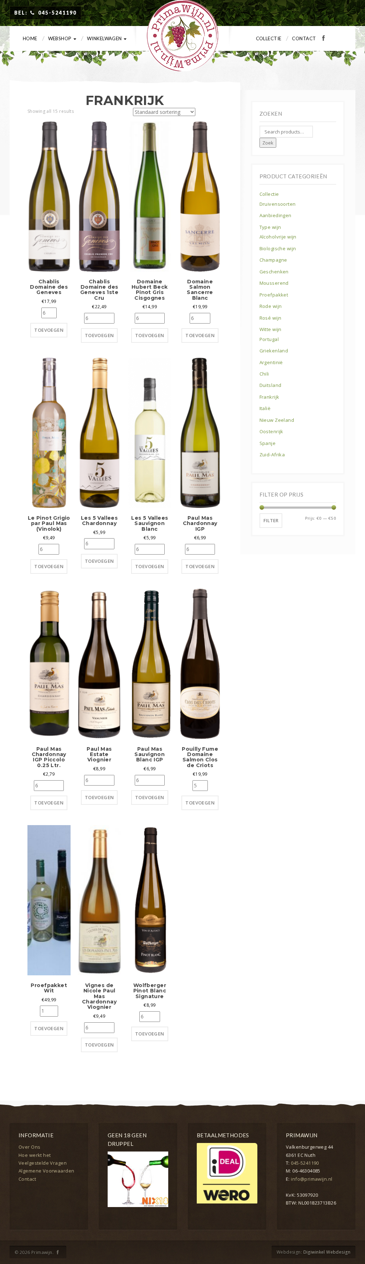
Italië (265, 408)
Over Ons (29, 1147)
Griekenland (273, 350)
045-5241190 (305, 1163)
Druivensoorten (277, 204)
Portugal (269, 339)
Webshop (60, 38)
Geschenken (274, 271)
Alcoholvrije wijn (278, 237)
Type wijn (270, 227)
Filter (270, 520)
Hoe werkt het (35, 1155)
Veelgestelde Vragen (43, 1163)
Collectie (269, 38)
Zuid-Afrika (272, 454)
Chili (264, 374)
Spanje (267, 443)
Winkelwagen (105, 38)
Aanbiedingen (275, 215)
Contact (304, 38)
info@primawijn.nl (311, 1179)
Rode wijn (270, 306)
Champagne (273, 260)
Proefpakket (273, 295)
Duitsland (270, 385)
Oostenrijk (271, 431)
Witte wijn (270, 329)
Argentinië (271, 362)
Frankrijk (269, 397)
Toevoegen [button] (48, 330)
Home (30, 38)
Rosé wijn (270, 318)
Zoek (267, 143)
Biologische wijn (277, 248)
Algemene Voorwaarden (46, 1171)
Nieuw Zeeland (276, 420)
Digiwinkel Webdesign (326, 1252)
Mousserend (274, 283)
